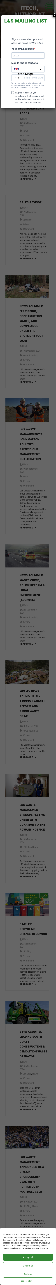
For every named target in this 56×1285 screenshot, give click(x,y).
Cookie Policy (26, 1281)
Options (28, 1274)
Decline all (28, 1265)
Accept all (28, 1257)
